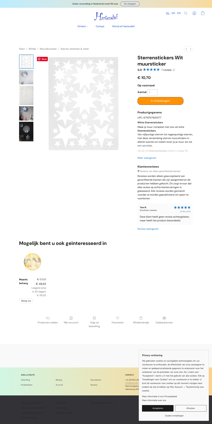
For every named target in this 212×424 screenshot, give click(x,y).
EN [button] (179, 13)
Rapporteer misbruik (64, 413)
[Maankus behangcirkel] (32, 261)
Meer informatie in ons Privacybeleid (159, 396)
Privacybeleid (61, 403)
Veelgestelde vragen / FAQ (32, 413)
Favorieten (118, 322)
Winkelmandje (141, 322)
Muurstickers (95, 380)
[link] (174, 415)
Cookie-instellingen (29, 418)
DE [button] (173, 13)
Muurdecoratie (48, 48)
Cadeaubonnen (164, 322)
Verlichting (25, 380)
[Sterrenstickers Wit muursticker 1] (26, 77)
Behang (59, 380)
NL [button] (167, 13)
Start (22, 48)
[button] (130, 4)
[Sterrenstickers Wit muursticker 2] (26, 95)
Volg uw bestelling (94, 324)
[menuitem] (186, 49)
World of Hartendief (123, 26)
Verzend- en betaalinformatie (33, 408)
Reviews (93, 385)
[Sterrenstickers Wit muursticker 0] (26, 62)
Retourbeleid (61, 408)
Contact (100, 26)
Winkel (81, 26)
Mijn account (71, 322)
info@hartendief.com (134, 383)
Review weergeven (148, 228)
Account (59, 385)
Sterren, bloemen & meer (75, 48)
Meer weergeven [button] (147, 158)
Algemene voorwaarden (31, 403)
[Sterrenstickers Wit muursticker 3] (26, 113)
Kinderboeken (26, 385)
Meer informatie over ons (154, 400)
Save (44, 59)
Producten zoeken (48, 322)
